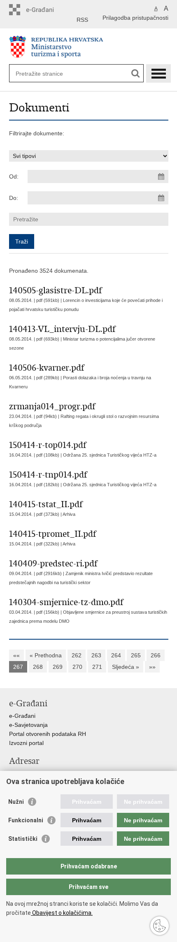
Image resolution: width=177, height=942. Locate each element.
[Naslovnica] (88, 46)
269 (58, 667)
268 (38, 667)
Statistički (22, 838)
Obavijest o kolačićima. (62, 913)
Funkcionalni (25, 820)
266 (156, 655)
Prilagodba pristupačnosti (135, 17)
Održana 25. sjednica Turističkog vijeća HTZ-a (109, 454)
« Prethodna (46, 655)
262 (77, 655)
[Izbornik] (158, 73)
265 (136, 655)
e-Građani (22, 715)
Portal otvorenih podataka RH (47, 734)
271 (97, 667)
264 (116, 655)
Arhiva (69, 514)
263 (96, 655)
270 (77, 667)
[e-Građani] (44, 9)
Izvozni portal (26, 743)
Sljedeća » (125, 667)
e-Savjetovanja (28, 725)
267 (18, 667)
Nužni (16, 801)
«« (16, 655)
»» (152, 667)
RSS (82, 19)
